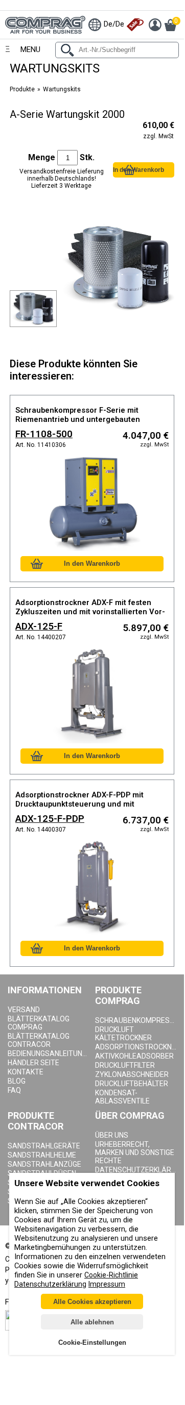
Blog (17, 1081)
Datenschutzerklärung (136, 1170)
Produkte (22, 89)
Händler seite (33, 1063)
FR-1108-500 (44, 434)
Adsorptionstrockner (136, 1047)
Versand (24, 1010)
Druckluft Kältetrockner (123, 1033)
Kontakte (25, 1072)
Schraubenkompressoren (136, 1020)
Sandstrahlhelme (42, 1155)
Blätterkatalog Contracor (39, 1040)
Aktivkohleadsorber (134, 1056)
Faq (14, 1090)
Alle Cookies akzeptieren (92, 1302)
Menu (30, 49)
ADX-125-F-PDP (49, 818)
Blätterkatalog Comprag (39, 1023)
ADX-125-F (38, 626)
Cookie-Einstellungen (92, 1342)
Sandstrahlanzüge (44, 1164)
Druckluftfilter (125, 1065)
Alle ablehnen (92, 1322)
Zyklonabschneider (132, 1074)
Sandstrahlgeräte (44, 1146)
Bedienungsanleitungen (49, 1053)
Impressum (106, 1284)
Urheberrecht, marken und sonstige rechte (134, 1152)
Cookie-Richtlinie (111, 1275)
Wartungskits (62, 89)
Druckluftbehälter (131, 1084)
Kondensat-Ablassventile (122, 1097)
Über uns (111, 1135)
